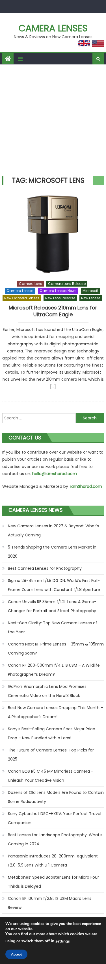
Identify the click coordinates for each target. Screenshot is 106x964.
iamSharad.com (86, 486)
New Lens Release (60, 298)
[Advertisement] (53, 120)
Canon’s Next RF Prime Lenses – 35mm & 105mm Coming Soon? (56, 648)
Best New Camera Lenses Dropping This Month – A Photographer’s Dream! (55, 712)
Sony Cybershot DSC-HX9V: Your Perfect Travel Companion (54, 818)
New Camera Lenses (21, 298)
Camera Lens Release (67, 283)
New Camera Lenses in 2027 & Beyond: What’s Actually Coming (53, 530)
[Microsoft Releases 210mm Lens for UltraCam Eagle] (53, 233)
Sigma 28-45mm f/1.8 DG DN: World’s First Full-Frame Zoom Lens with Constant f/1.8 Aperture (54, 585)
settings (62, 941)
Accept (16, 954)
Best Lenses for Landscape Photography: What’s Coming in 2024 (55, 839)
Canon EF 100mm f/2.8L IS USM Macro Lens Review (49, 903)
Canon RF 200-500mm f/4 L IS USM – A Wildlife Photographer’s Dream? (54, 669)
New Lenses (91, 298)
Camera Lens (30, 283)
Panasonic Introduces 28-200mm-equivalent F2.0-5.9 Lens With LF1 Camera (53, 860)
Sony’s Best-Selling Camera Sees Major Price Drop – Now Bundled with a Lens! (51, 733)
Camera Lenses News (58, 290)
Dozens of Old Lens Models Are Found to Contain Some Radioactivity (56, 797)
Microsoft (90, 290)
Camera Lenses (53, 28)
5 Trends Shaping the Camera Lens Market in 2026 (52, 551)
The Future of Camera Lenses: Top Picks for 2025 (51, 754)
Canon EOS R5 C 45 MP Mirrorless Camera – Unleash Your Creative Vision (51, 775)
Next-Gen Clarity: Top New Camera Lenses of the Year (52, 627)
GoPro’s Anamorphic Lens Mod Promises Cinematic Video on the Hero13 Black (47, 691)
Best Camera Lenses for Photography (45, 568)
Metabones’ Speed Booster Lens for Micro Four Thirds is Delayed (53, 881)
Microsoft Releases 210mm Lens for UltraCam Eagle (53, 311)
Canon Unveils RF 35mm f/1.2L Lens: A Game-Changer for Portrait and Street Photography (52, 606)
